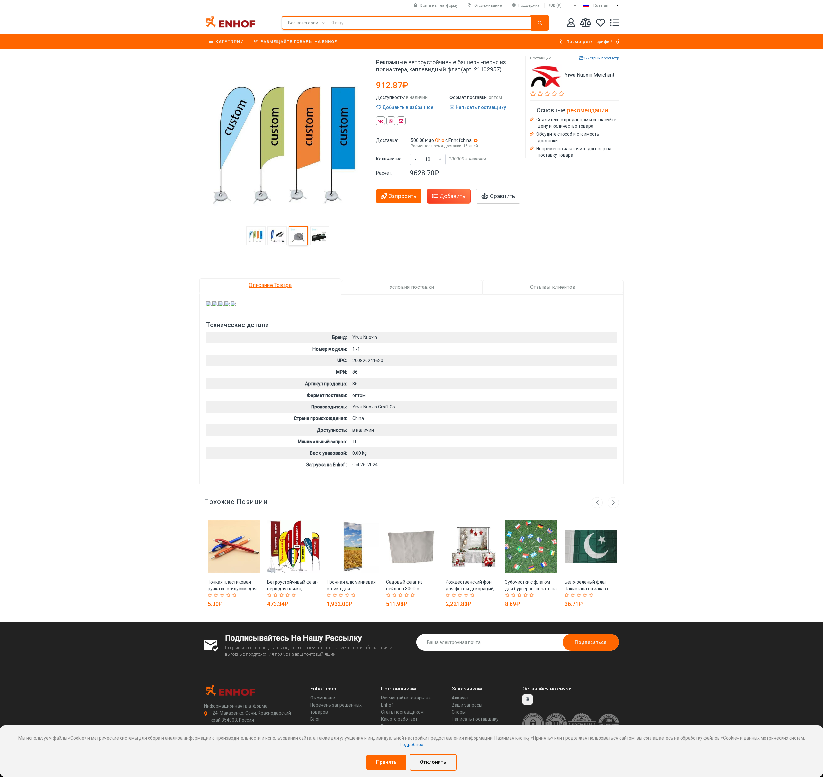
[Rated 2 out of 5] (217, 595)
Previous (597, 502)
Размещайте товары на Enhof (298, 41)
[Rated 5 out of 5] (235, 595)
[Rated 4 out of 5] (229, 595)
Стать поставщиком (402, 712)
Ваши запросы (467, 705)
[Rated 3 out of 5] (223, 595)
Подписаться (591, 642)
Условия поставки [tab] (411, 287)
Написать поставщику (480, 107)
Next (613, 502)
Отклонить (433, 762)
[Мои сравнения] (585, 24)
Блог (315, 719)
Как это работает (399, 719)
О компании (322, 697)
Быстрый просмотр (601, 58)
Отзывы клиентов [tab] (553, 287)
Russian (600, 5)
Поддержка (528, 5)
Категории (229, 41)
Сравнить (502, 196)
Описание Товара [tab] (270, 285)
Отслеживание (488, 5)
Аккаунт (460, 697)
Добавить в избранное (407, 107)
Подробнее (411, 744)
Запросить (401, 196)
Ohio (440, 140)
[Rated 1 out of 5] (211, 595)
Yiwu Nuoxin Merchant (589, 75)
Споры (459, 712)
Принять (386, 762)
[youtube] (527, 699)
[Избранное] (600, 24)
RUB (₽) (555, 5)
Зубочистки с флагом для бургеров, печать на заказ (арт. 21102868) (531, 589)
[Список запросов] (614, 24)
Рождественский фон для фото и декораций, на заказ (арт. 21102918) (471, 589)
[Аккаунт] (571, 24)
